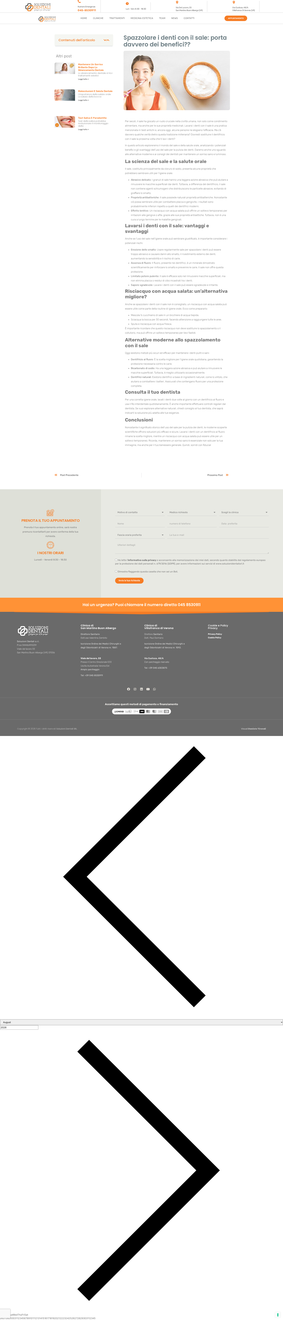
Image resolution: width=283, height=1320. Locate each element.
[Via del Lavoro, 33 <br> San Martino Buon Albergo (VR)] (177, 2)
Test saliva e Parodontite (92, 118)
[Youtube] (148, 689)
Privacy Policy (215, 634)
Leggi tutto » (83, 79)
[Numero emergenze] (79, 1)
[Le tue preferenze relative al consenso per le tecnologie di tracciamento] (278, 1315)
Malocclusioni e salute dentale (95, 91)
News (174, 18)
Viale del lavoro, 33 (91, 658)
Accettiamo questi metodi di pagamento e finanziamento (141, 704)
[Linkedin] (141, 689)
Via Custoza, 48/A (154, 658)
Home (83, 18)
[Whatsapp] (154, 689)
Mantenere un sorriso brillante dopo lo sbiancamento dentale (91, 67)
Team (162, 18)
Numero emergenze (86, 6)
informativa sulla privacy (142, 560)
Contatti (189, 18)
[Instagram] (135, 689)
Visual (253, 728)
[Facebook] (128, 689)
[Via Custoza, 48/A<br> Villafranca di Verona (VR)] (233, 2)
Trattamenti (117, 18)
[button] (105, 40)
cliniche (98, 18)
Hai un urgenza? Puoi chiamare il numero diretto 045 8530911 (142, 604)
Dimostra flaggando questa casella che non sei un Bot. (148, 571)
